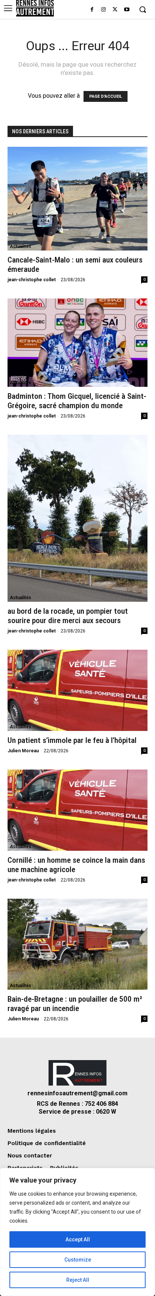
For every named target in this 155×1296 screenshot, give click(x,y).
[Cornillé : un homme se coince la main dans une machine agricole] (77, 810)
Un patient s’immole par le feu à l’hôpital (72, 740)
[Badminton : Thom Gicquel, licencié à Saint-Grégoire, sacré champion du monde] (77, 342)
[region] (77, 1232)
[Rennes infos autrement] (35, 8)
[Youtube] (126, 10)
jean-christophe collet (32, 279)
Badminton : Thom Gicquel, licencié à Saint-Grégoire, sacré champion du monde (77, 401)
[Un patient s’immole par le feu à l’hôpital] (77, 690)
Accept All (77, 1239)
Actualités (20, 246)
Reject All (77, 1280)
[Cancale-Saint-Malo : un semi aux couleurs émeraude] (77, 199)
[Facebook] (92, 10)
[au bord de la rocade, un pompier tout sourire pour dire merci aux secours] (77, 518)
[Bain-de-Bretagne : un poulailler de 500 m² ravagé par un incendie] (77, 944)
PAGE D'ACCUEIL (105, 96)
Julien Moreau (23, 750)
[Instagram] (103, 10)
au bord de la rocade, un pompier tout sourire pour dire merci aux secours (68, 616)
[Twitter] (115, 10)
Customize (77, 1260)
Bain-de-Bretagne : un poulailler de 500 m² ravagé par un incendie (75, 1004)
